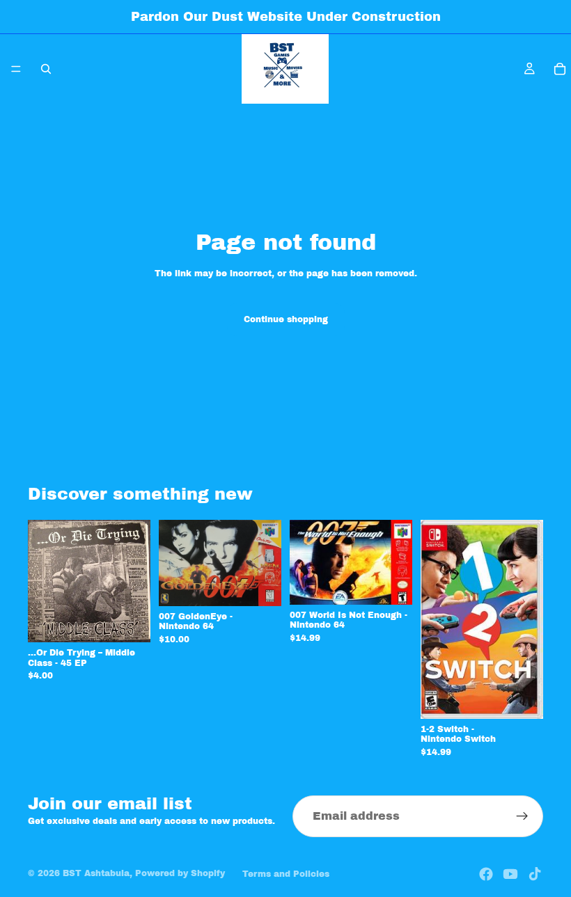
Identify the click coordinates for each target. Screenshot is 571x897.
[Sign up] (522, 816)
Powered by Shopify (180, 873)
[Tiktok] (534, 874)
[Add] (128, 621)
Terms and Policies (285, 874)
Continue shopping (286, 319)
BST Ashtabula (96, 873)
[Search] (46, 69)
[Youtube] (510, 874)
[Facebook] (486, 874)
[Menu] (16, 69)
